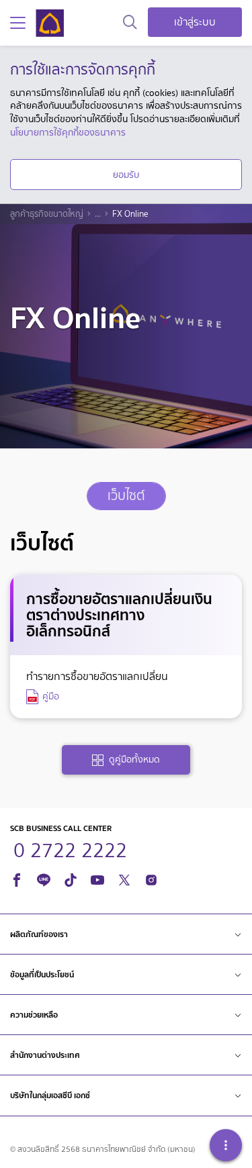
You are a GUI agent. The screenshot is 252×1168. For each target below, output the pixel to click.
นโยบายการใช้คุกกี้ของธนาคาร (68, 132)
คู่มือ (50, 696)
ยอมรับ (126, 174)
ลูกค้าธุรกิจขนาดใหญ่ (46, 214)
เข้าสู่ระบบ (195, 22)
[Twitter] (124, 878)
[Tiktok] (70, 878)
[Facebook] (17, 878)
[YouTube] (97, 878)
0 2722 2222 (70, 848)
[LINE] (43, 878)
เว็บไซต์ (126, 495)
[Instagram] (151, 878)
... (98, 214)
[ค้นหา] (130, 23)
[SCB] (50, 23)
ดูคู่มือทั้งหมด (134, 759)
